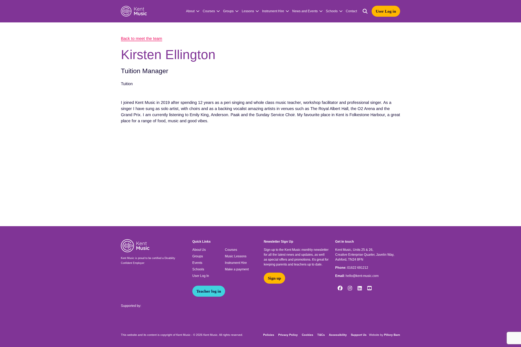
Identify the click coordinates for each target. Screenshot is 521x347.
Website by (384, 334)
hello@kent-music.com (362, 276)
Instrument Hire (273, 11)
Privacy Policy (288, 334)
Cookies (307, 334)
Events (197, 262)
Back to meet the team (141, 38)
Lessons (248, 11)
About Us (199, 249)
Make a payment (237, 269)
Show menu (197, 11)
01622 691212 (357, 267)
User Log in (386, 11)
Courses (209, 11)
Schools (332, 11)
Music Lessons (235, 256)
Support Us (359, 334)
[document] (260, 124)
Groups (228, 11)
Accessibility (338, 334)
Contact (351, 11)
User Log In (200, 276)
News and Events (305, 11)
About (190, 11)
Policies (268, 334)
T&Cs (321, 334)
